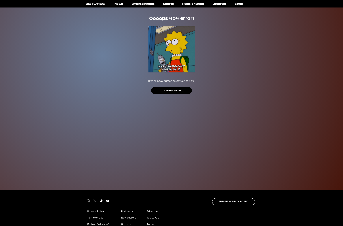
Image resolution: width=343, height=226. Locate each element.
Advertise (152, 211)
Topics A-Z (153, 218)
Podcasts (127, 211)
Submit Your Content (234, 202)
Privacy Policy (95, 211)
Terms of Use (95, 218)
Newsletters (128, 218)
